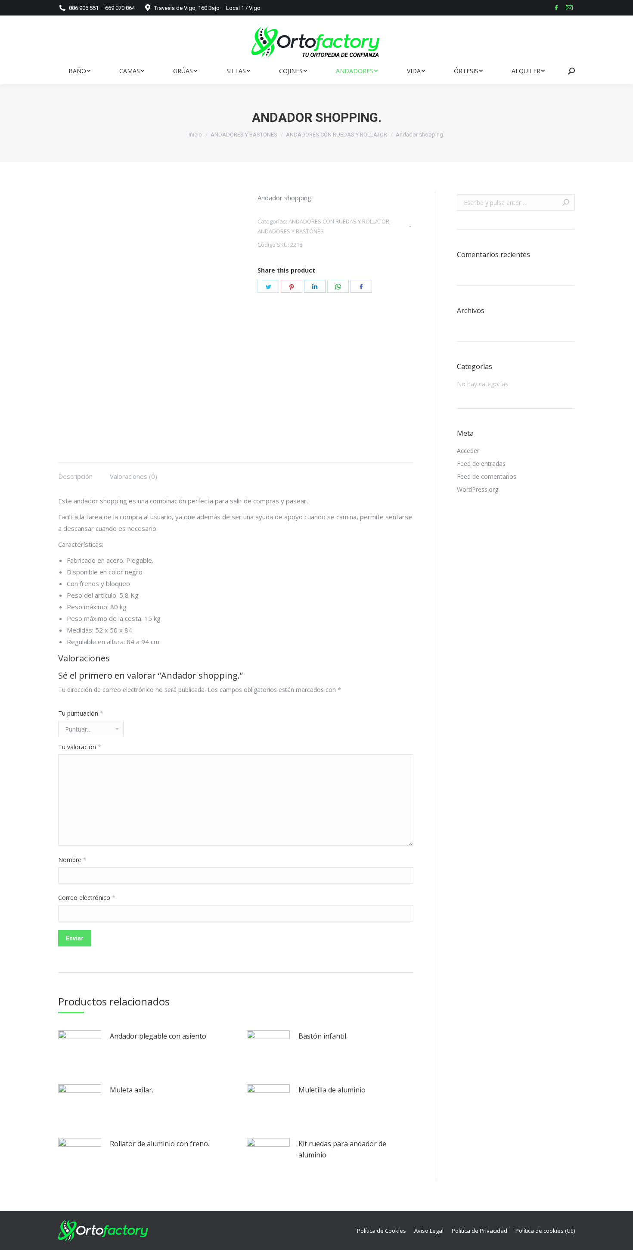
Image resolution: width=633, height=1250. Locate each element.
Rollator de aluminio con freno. (159, 1143)
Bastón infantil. (323, 1036)
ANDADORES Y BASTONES (291, 231)
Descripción (75, 476)
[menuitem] (79, 71)
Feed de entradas (481, 463)
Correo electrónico (86, 897)
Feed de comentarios (486, 476)
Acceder (468, 451)
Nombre (72, 860)
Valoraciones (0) (133, 476)
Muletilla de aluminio (332, 1090)
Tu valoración (79, 747)
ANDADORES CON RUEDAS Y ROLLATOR (339, 221)
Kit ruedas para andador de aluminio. (342, 1149)
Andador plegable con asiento (158, 1036)
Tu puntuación (80, 713)
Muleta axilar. (131, 1090)
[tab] (75, 472)
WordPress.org (477, 489)
